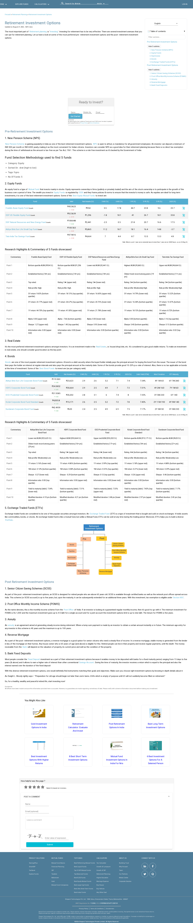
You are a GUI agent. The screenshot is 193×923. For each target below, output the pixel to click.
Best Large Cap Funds (81, 885)
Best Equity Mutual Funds (84, 195)
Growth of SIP (101, 870)
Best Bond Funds (46, 368)
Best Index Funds (80, 892)
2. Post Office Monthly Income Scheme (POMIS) (168, 76)
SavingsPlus (33, 863)
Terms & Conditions (97, 908)
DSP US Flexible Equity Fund (18, 215)
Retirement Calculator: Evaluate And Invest (78, 727)
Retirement (55, 878)
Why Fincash (123, 867)
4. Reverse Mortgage (157, 82)
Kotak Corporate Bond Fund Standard (22, 402)
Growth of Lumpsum (103, 867)
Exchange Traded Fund (99, 514)
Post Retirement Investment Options (162, 65)
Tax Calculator (101, 863)
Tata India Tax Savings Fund (18, 236)
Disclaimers (110, 908)
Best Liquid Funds (80, 867)
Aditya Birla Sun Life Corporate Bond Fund (24, 381)
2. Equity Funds (155, 53)
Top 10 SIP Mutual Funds (82, 870)
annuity (11, 625)
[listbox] (166, 23)
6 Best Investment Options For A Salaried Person (155, 760)
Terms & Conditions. (95, 123)
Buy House (100, 885)
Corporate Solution (125, 881)
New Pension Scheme (14, 144)
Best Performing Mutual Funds (84, 863)
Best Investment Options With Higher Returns (39, 760)
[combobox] (77, 4)
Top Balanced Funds (81, 874)
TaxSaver (32, 870)
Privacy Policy (84, 123)
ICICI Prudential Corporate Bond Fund (22, 395)
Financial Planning (57, 867)
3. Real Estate (155, 56)
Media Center (123, 878)
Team (121, 870)
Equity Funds (59, 192)
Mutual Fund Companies (59, 885)
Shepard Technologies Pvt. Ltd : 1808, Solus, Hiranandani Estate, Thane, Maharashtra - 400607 (96, 899)
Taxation (54, 874)
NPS (95, 144)
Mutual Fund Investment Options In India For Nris (116, 760)
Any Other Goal (101, 892)
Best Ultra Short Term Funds (83, 889)
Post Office (69, 610)
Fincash (8, 14)
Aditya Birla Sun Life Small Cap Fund (21, 229)
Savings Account (86, 662)
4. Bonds (153, 59)
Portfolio (9, 520)
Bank (24, 647)
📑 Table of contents (156, 31)
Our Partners (123, 874)
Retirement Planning (19, 14)
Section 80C (178, 597)
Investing (54, 31)
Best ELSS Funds (79, 878)
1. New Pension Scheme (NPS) (161, 50)
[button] (97, 797)
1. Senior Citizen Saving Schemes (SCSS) (165, 73)
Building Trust (124, 863)
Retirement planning (38, 31)
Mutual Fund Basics (58, 863)
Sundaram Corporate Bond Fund (20, 409)
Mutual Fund (33, 189)
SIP (52, 870)
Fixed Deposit (34, 659)
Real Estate (101, 347)
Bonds (8, 362)
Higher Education (102, 878)
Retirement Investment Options (40, 14)
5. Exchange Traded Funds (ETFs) (162, 62)
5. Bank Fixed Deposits (158, 85)
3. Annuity (153, 79)
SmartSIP (32, 867)
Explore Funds (34, 874)
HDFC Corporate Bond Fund (18, 388)
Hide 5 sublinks (154, 46)
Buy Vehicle (100, 889)
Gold (53, 881)
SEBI (81, 192)
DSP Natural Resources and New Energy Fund (26, 222)
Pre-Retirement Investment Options (162, 42)
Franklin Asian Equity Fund (17, 208)
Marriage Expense (102, 881)
